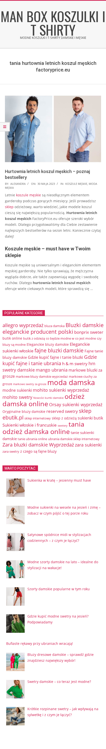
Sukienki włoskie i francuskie (29, 425)
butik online (12, 338)
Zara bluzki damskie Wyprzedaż (38, 444)
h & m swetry (75, 363)
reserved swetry (62, 411)
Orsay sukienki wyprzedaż (75, 404)
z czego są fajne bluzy (38, 451)
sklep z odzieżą (64, 418)
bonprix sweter (88, 332)
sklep (9, 206)
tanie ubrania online (32, 439)
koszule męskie (76, 184)
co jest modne (85, 338)
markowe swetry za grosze (29, 384)
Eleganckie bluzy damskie (48, 344)
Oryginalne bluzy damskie (23, 411)
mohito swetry (17, 397)
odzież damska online (43, 400)
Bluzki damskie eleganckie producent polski (53, 328)
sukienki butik (90, 418)
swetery (63, 425)
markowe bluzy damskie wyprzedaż (42, 376)
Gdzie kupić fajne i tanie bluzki (55, 357)
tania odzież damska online (43, 428)
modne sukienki (17, 390)
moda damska (71, 382)
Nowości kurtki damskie (48, 398)
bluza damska (54, 326)
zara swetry (10, 451)
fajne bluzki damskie (59, 350)
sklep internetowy (37, 418)
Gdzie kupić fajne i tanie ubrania (49, 360)
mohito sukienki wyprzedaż (61, 390)
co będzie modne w (60, 338)
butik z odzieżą (34, 338)
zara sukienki (88, 445)
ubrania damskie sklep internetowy (74, 439)
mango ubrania (52, 370)
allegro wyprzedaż (22, 325)
